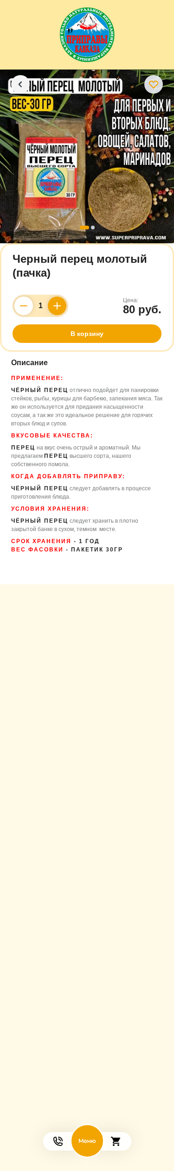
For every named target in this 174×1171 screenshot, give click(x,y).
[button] (84, 227)
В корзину (87, 333)
